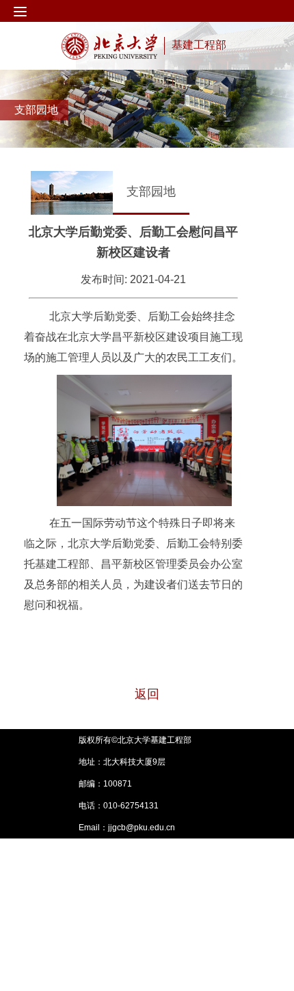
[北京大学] (109, 46)
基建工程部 (199, 45)
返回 (147, 694)
